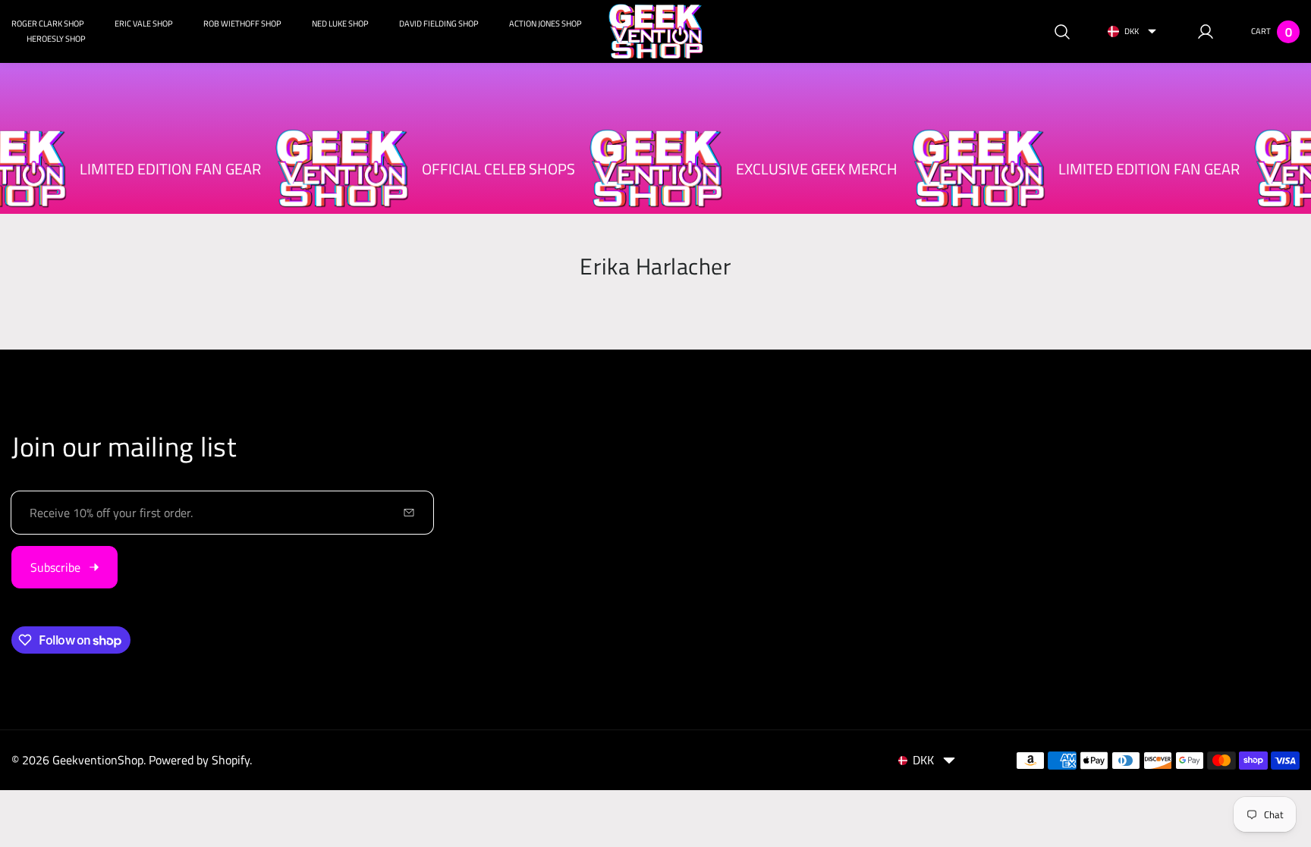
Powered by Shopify (199, 760)
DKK (1131, 31)
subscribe (55, 567)
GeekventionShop (97, 760)
